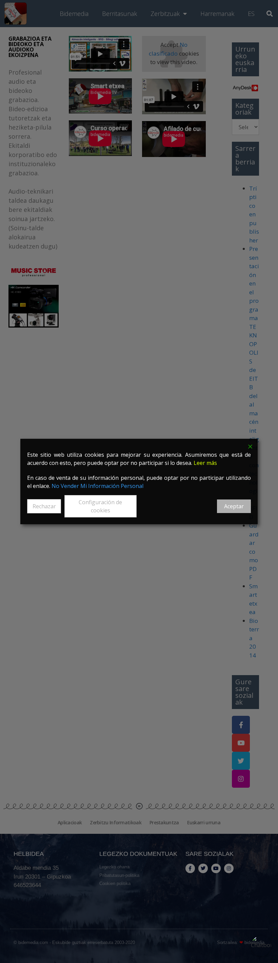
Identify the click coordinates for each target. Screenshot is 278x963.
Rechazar (44, 506)
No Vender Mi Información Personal (97, 486)
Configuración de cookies (100, 506)
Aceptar (234, 506)
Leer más (205, 463)
